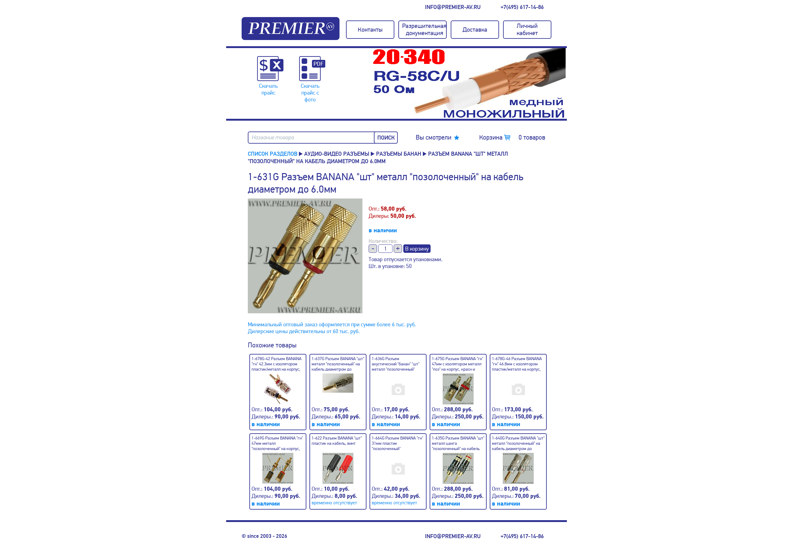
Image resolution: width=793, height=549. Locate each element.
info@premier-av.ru (452, 7)
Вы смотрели (433, 137)
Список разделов (272, 153)
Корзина (512, 137)
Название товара (273, 137)
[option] (469, 83)
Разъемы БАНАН (398, 153)
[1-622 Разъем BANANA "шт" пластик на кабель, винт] (338, 465)
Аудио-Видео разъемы (336, 153)
